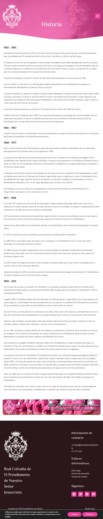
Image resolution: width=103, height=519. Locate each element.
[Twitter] (80, 494)
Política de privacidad (80, 473)
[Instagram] (87, 494)
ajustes (7, 516)
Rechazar (90, 514)
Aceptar (74, 514)
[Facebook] (73, 494)
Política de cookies (79, 476)
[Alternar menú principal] (97, 16)
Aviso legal (76, 470)
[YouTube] (93, 494)
